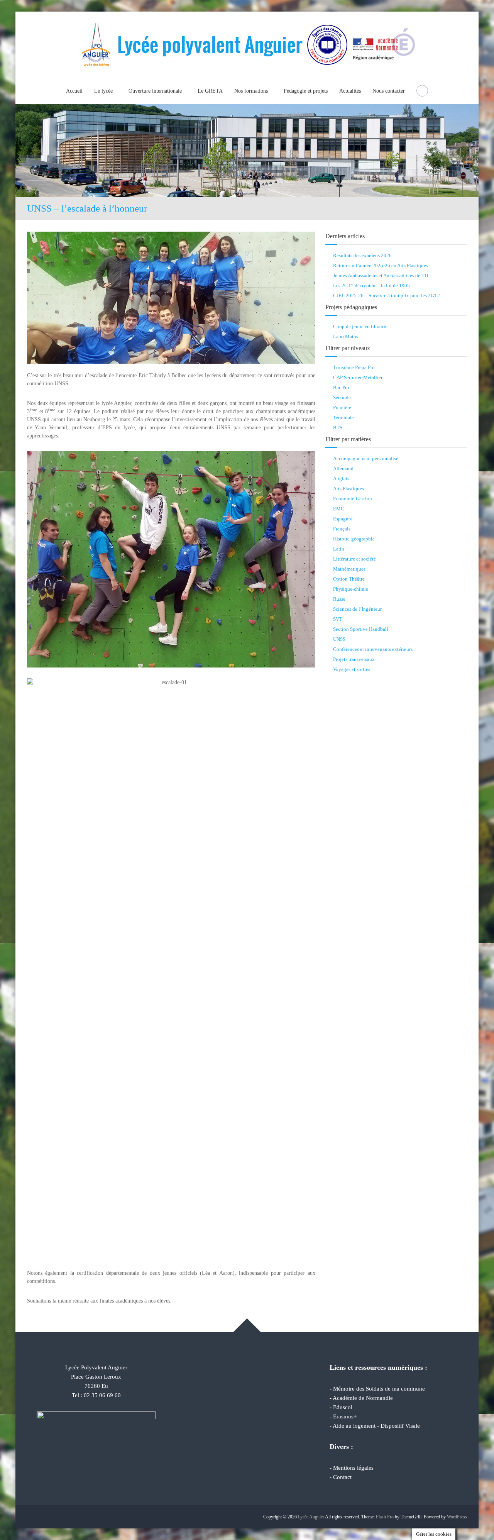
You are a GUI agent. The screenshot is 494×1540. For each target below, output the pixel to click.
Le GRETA (210, 91)
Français (341, 529)
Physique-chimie (350, 589)
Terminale (343, 417)
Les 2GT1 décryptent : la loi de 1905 (371, 285)
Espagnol (343, 519)
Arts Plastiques (348, 488)
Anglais (341, 478)
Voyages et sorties (351, 669)
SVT (337, 619)
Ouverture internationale (155, 91)
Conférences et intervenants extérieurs (373, 649)
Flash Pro (385, 1517)
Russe (339, 599)
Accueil (74, 91)
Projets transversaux (354, 659)
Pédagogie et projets (306, 91)
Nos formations (251, 91)
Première (342, 407)
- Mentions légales (352, 1468)
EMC (338, 509)
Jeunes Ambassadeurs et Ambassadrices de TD (380, 275)
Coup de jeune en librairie (360, 326)
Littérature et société (354, 559)
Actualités (350, 91)
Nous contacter (388, 91)
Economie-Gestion (352, 498)
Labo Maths (345, 336)
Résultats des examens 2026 (362, 255)
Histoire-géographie (354, 539)
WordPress (457, 1517)
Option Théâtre (349, 579)
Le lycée (103, 91)
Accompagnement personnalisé (365, 458)
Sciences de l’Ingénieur (357, 609)
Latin (338, 549)
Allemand (343, 468)
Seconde (342, 397)
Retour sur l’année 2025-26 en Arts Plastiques (380, 265)
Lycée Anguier (311, 1517)
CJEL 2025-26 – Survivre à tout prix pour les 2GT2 (386, 295)
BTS (337, 427)
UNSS (339, 639)
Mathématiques (349, 569)
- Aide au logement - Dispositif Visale (375, 1426)
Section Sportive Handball (360, 629)
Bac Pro (341, 387)
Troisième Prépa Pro (354, 367)
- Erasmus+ (343, 1416)
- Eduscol (341, 1407)
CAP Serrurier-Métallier (357, 377)
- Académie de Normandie (361, 1398)
